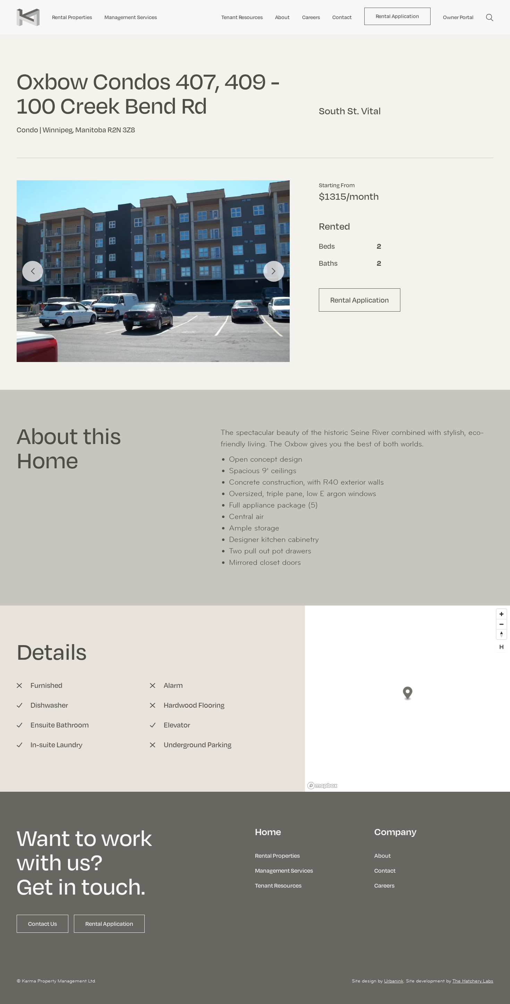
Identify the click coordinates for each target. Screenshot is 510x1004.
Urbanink (393, 981)
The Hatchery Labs (472, 981)
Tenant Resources (242, 17)
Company (395, 831)
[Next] (273, 271)
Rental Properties (72, 17)
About (282, 17)
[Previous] (32, 271)
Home (268, 831)
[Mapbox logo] (322, 786)
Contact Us (42, 924)
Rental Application (397, 16)
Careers (311, 17)
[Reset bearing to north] (501, 634)
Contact (342, 17)
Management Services (130, 17)
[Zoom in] (501, 614)
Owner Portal (458, 17)
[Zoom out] (501, 624)
